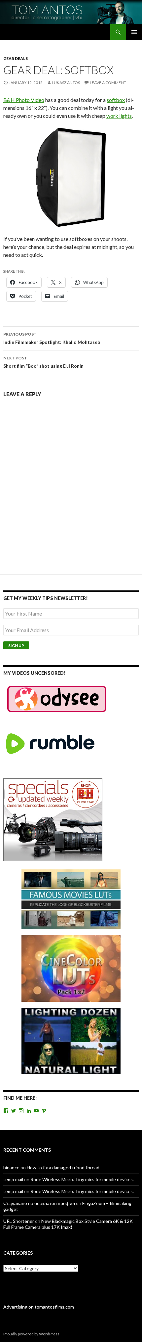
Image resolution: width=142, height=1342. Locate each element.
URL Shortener (18, 1221)
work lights (119, 116)
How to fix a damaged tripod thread (63, 1167)
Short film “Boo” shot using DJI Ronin (43, 362)
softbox (116, 100)
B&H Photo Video (23, 100)
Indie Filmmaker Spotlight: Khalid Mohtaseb (51, 338)
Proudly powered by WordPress (31, 1333)
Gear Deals (15, 58)
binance (11, 1167)
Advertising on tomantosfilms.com (38, 1307)
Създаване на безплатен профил (39, 1203)
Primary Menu (134, 32)
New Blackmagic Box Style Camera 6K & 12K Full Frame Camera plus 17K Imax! (68, 1224)
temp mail (13, 1179)
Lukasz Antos (66, 82)
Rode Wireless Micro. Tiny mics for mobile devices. (82, 1179)
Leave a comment (108, 82)
